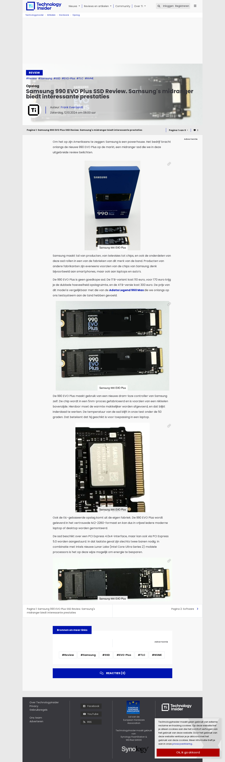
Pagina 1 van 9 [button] (177, 130)
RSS (89, 722)
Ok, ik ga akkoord (188, 752)
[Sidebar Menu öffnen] (195, 6)
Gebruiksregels (38, 710)
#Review (31, 78)
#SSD (57, 78)
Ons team (36, 717)
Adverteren (36, 721)
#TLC (80, 78)
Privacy (34, 706)
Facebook (93, 706)
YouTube (92, 714)
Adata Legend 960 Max (126, 290)
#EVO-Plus (69, 78)
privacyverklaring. (182, 743)
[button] (80, 6)
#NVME (89, 78)
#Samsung (45, 78)
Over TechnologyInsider (44, 702)
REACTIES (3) (115, 673)
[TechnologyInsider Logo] (43, 6)
